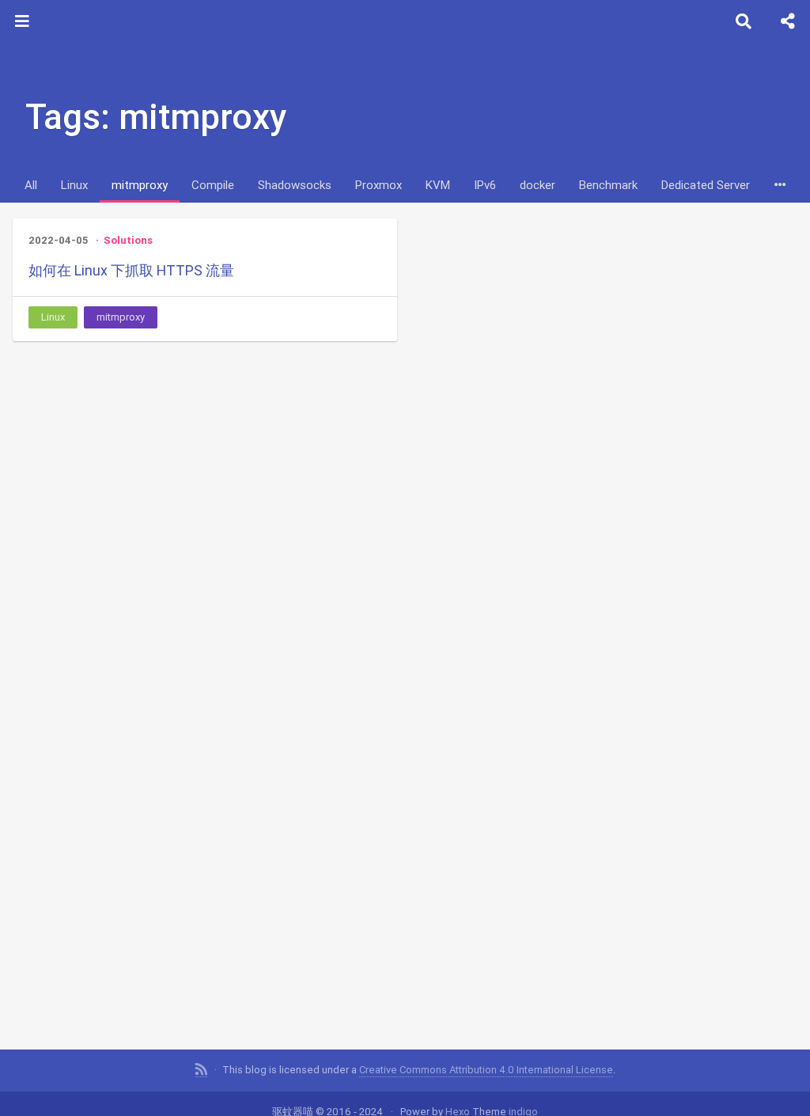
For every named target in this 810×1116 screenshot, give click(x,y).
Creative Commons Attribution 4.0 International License (486, 1069)
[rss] (201, 1070)
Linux (74, 184)
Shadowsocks (294, 184)
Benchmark (608, 184)
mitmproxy (140, 184)
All (31, 184)
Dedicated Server (705, 184)
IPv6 (485, 184)
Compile (212, 184)
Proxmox (378, 184)
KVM (438, 184)
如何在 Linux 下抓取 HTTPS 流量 (131, 270)
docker (537, 184)
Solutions (128, 240)
